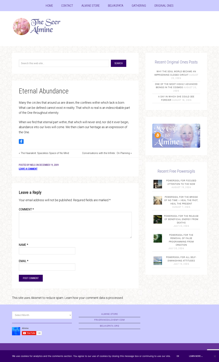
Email (23, 261)
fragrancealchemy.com (109, 320)
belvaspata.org (109, 326)
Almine (39, 26)
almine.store (109, 314)
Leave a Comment (28, 168)
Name (23, 245)
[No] (214, 356)
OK (178, 356)
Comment (26, 209)
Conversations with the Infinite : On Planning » (107, 153)
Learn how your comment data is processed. (94, 298)
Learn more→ (196, 356)
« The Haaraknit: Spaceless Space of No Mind (44, 153)
